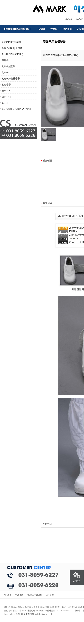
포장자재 (6, 96)
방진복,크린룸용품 (11, 78)
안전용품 (6, 84)
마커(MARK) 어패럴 (11, 42)
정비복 (5, 72)
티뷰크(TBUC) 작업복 (12, 48)
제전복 (5, 60)
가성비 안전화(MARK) (12, 54)
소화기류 (6, 90)
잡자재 (5, 102)
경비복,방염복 (8, 66)
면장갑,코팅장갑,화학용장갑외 (16, 108)
